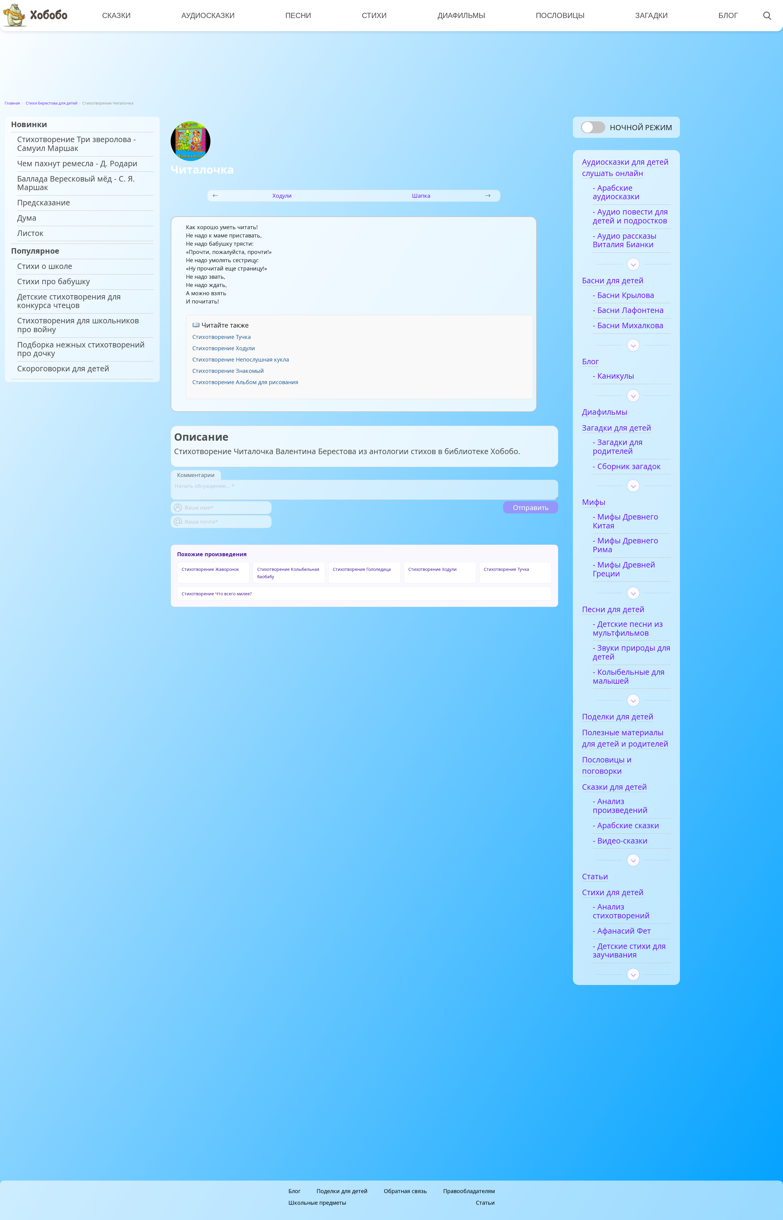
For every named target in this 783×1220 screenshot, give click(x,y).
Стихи (374, 15)
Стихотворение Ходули (223, 348)
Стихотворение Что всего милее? (217, 594)
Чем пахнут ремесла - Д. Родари (77, 163)
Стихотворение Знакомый (228, 370)
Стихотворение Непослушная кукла (240, 359)
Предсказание (43, 203)
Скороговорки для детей (63, 368)
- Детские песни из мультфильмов (628, 628)
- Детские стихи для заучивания (629, 951)
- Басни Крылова (623, 295)
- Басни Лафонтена (628, 310)
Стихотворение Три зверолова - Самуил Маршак (76, 144)
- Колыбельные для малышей (629, 676)
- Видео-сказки (620, 841)
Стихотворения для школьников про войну (78, 325)
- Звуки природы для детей (631, 652)
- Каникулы (613, 376)
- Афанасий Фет (622, 931)
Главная (12, 103)
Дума (26, 218)
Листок (30, 233)
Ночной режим (641, 127)
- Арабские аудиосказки (616, 192)
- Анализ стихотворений (621, 911)
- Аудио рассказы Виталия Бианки (624, 240)
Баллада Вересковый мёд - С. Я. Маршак (76, 183)
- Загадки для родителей (618, 447)
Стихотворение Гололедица (362, 569)
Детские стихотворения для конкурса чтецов (69, 301)
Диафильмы (461, 15)
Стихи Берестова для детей (51, 103)
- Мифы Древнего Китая (625, 521)
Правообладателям (469, 1191)
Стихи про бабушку (53, 281)
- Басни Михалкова (628, 325)
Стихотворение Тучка (221, 336)
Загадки (651, 15)
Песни (298, 15)
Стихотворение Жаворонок (210, 569)
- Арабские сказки (626, 825)
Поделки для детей (342, 1191)
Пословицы (560, 15)
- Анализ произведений (620, 806)
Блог (728, 15)
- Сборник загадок (627, 466)
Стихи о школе (44, 266)
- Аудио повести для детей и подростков (630, 216)
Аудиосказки (208, 15)
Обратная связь (405, 1191)
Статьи (485, 1202)
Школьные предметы (317, 1202)
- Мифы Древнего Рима (625, 545)
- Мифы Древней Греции (624, 569)
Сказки (116, 15)
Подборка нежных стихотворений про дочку (81, 349)
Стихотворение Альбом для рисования (245, 382)
